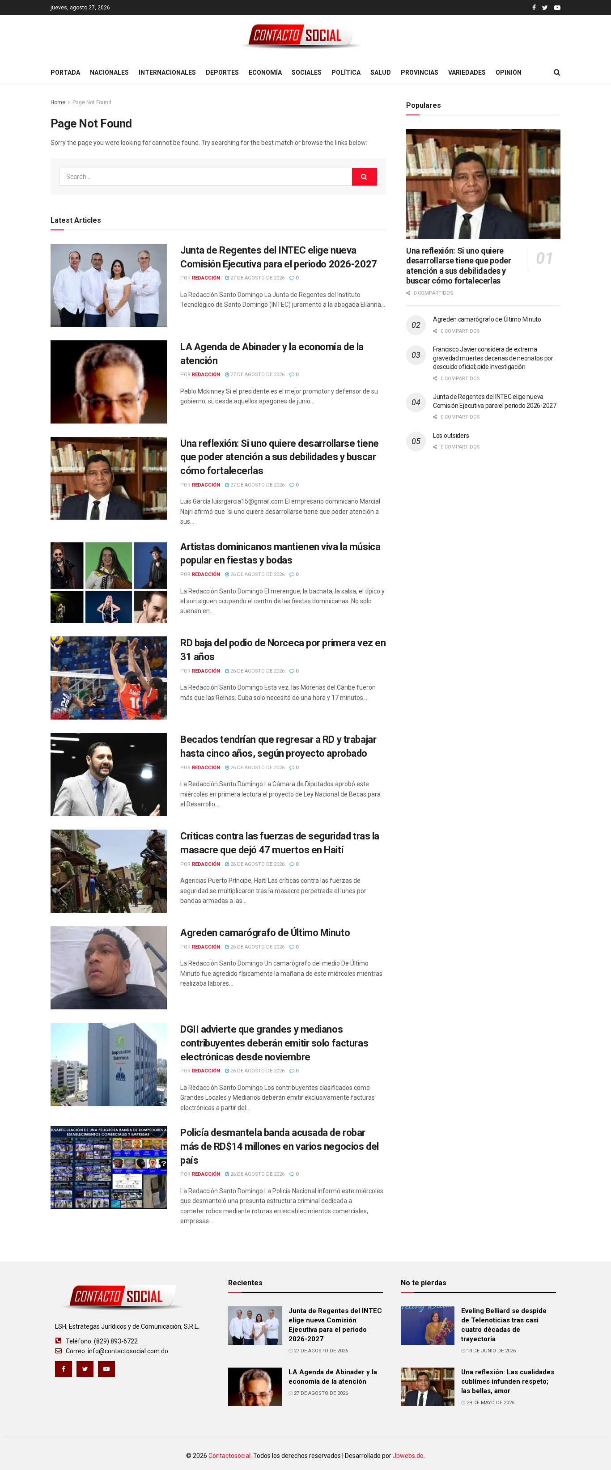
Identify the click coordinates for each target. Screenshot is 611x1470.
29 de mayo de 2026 (489, 1403)
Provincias (419, 72)
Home (58, 102)
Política (346, 72)
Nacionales (109, 72)
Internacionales (167, 72)
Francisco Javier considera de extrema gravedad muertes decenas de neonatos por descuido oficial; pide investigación (493, 358)
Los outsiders (451, 435)
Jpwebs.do (408, 1455)
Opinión (509, 72)
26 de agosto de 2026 (256, 574)
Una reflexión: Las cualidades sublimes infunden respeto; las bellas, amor (507, 1381)
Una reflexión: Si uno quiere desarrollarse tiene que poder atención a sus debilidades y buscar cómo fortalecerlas (279, 457)
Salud (380, 72)
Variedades (467, 72)
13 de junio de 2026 (490, 1351)
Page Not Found (91, 102)
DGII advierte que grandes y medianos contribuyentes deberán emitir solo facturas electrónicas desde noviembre (274, 1043)
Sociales (307, 72)
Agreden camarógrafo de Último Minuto (265, 932)
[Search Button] (364, 177)
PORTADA (65, 72)
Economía (265, 72)
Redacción (206, 278)
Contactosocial (229, 1455)
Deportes (222, 72)
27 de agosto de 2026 (256, 278)
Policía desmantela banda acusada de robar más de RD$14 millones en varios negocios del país (279, 1146)
